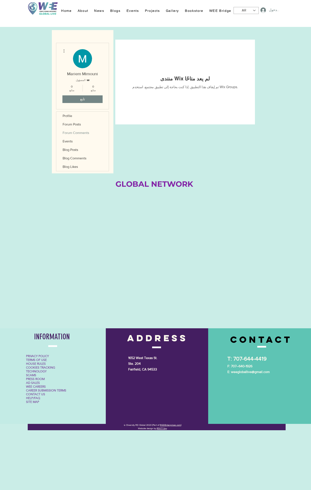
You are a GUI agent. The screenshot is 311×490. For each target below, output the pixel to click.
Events (68, 141)
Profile (67, 116)
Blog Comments (74, 158)
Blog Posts (70, 150)
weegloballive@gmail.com (250, 372)
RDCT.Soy (162, 428)
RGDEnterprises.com (170, 425)
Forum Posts (72, 124)
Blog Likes (70, 166)
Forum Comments (76, 133)
